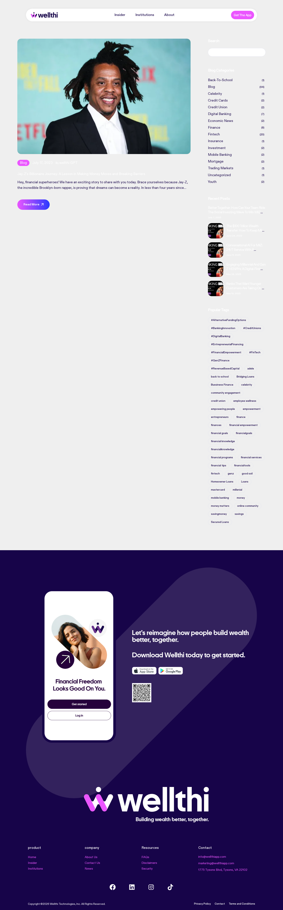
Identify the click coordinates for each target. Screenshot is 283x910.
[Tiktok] (170, 887)
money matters (220, 506)
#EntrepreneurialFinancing (227, 344)
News (89, 868)
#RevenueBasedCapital (225, 368)
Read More (31, 204)
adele (250, 368)
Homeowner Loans (222, 481)
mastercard (218, 489)
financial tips (218, 465)
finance (240, 417)
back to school (220, 376)
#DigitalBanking (220, 336)
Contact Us (92, 863)
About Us (91, 857)
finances (216, 425)
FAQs (145, 857)
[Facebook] (113, 887)
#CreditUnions (252, 328)
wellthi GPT (68, 163)
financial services (251, 457)
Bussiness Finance (222, 384)
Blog (23, 163)
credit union (218, 401)
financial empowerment (243, 425)
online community (247, 506)
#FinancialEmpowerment (226, 352)
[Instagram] (151, 887)
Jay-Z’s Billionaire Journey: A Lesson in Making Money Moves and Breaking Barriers (81, 174)
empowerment (251, 409)
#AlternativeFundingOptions (228, 320)
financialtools (242, 465)
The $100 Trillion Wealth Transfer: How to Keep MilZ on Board (245, 230)
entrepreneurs (220, 417)
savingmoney (219, 514)
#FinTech (254, 352)
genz (231, 473)
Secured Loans (220, 522)
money (241, 498)
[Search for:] (237, 52)
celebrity (246, 384)
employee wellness (244, 401)
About (169, 15)
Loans (244, 481)
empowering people (223, 409)
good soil (247, 473)
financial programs (222, 457)
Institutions (144, 15)
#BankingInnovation (223, 328)
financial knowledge (223, 441)
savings (239, 514)
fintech (215, 473)
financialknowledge (222, 449)
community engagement (225, 393)
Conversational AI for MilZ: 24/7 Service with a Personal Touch (244, 250)
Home (32, 857)
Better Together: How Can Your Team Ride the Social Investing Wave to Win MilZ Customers (236, 212)
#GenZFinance (220, 360)
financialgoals (244, 433)
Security (147, 868)
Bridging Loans (245, 376)
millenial (237, 489)
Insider (119, 15)
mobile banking (220, 498)
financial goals (219, 433)
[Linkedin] (132, 887)
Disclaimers (149, 863)
